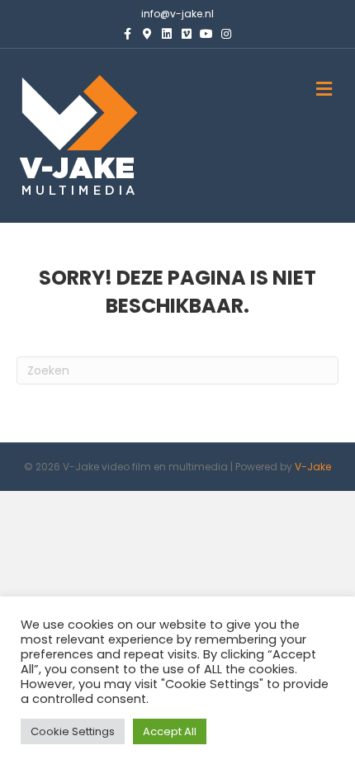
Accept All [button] (169, 731)
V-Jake (313, 467)
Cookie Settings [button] (73, 731)
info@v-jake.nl (177, 14)
